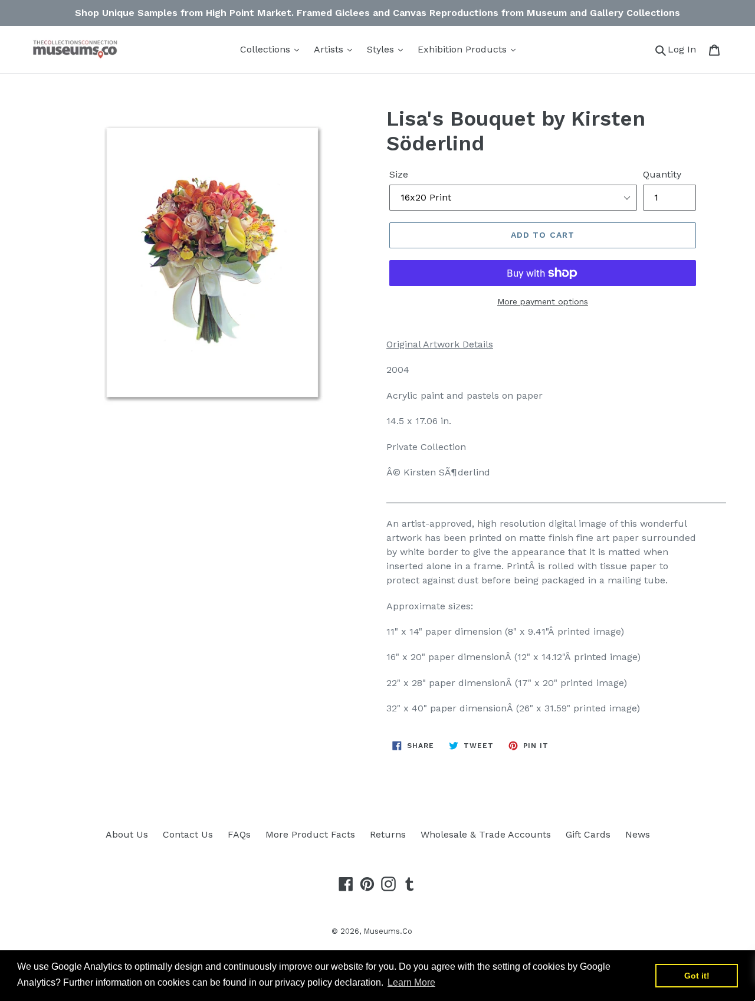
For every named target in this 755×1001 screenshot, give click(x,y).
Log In (685, 49)
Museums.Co (387, 931)
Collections (266, 49)
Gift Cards (588, 834)
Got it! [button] (697, 975)
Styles (382, 49)
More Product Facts (310, 834)
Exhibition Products (464, 49)
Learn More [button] (411, 982)
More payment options (542, 301)
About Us (127, 834)
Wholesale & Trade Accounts (486, 834)
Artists (330, 49)
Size (398, 174)
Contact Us (188, 834)
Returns (388, 834)
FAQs (239, 834)
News (637, 834)
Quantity (662, 174)
